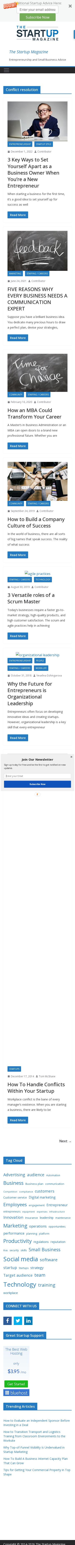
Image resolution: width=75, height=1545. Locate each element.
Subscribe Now (37, 784)
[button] (37, 759)
